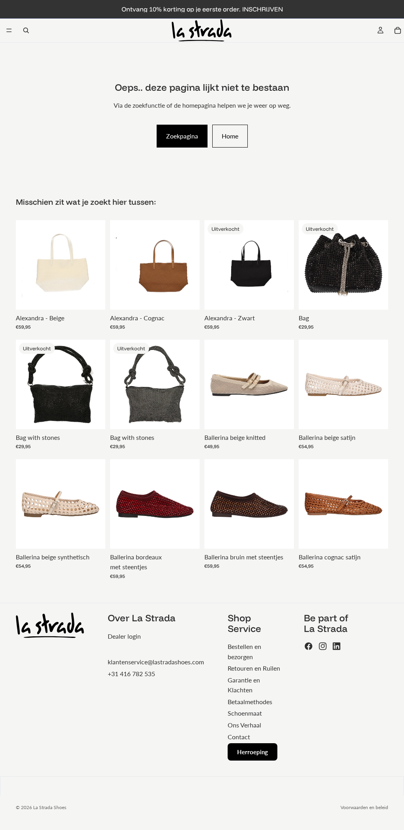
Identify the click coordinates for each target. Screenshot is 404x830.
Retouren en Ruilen (254, 668)
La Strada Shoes (49, 807)
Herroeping (252, 751)
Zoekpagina (182, 136)
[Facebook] (308, 646)
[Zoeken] (26, 30)
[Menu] (9, 30)
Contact (239, 736)
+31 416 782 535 (131, 673)
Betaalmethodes (250, 701)
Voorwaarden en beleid (364, 807)
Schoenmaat (245, 713)
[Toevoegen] (93, 297)
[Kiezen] (282, 417)
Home (230, 136)
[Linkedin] (336, 646)
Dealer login (124, 636)
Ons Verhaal (244, 725)
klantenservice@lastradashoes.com (156, 661)
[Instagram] (322, 646)
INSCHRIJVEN (262, 9)
